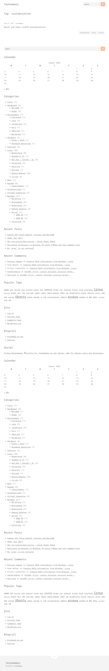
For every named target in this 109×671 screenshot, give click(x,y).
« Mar (6, 89)
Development (13, 115)
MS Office (16, 199)
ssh (5, 297)
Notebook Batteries (21, 143)
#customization (84, 32)
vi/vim (15, 176)
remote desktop (53, 293)
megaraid (7, 293)
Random (10, 183)
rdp (23, 293)
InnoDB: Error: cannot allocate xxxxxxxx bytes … (49, 271)
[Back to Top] (54, 655)
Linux (10, 150)
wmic (95, 297)
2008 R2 (19, 218)
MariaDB (15, 108)
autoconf (29, 290)
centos (48, 289)
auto (23, 290)
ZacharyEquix (13, 271)
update (29, 297)
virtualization (53, 297)
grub (81, 290)
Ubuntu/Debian (18, 173)
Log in (10, 313)
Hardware (11, 137)
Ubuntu (20, 297)
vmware (63, 297)
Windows (11, 196)
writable (101, 297)
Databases (12, 105)
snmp (103, 293)
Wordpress (16, 134)
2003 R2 (19, 215)
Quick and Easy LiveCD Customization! (25, 27)
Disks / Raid (18, 140)
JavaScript (17, 124)
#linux (94, 32)
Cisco (10, 102)
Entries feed (13, 317)
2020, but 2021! (15, 238)
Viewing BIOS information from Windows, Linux (50, 261)
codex (61, 290)
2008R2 (6, 290)
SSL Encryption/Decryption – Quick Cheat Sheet (31, 241)
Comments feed (14, 320)
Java (14, 120)
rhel (62, 293)
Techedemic (11, 4)
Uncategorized (14, 189)
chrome (55, 290)
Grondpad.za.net (15, 336)
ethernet (67, 290)
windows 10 (83, 297)
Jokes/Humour (18, 186)
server (97, 293)
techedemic (19, 23)
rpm (67, 293)
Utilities (16, 221)
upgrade (36, 297)
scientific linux (77, 293)
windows (73, 296)
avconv (36, 290)
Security (16, 166)
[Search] (103, 4)
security (90, 293)
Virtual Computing (16, 193)
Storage (15, 170)
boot (41, 290)
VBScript (16, 131)
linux (98, 289)
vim (44, 297)
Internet (11, 147)
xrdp (5, 300)
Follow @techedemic (13, 353)
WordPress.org (14, 323)
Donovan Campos (14, 261)
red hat (30, 293)
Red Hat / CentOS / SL (23, 159)
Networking (17, 153)
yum (9, 300)
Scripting (16, 163)
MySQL (14, 111)
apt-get (17, 290)
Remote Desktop (19, 209)
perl (19, 293)
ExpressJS (16, 117)
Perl (14, 127)
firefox (75, 290)
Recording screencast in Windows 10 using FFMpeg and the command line (43, 245)
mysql (13, 293)
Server (15, 212)
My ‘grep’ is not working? (20, 248)
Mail (9, 180)
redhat (37, 293)
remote (43, 293)
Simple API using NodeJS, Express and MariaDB (30, 235)
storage (11, 297)
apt (11, 290)
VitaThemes (18, 666)
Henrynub (11, 275)
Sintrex (11, 340)
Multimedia (17, 202)
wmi (90, 297)
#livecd (101, 32)
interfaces (88, 290)
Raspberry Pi (18, 156)
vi (41, 297)
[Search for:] (94, 4)
